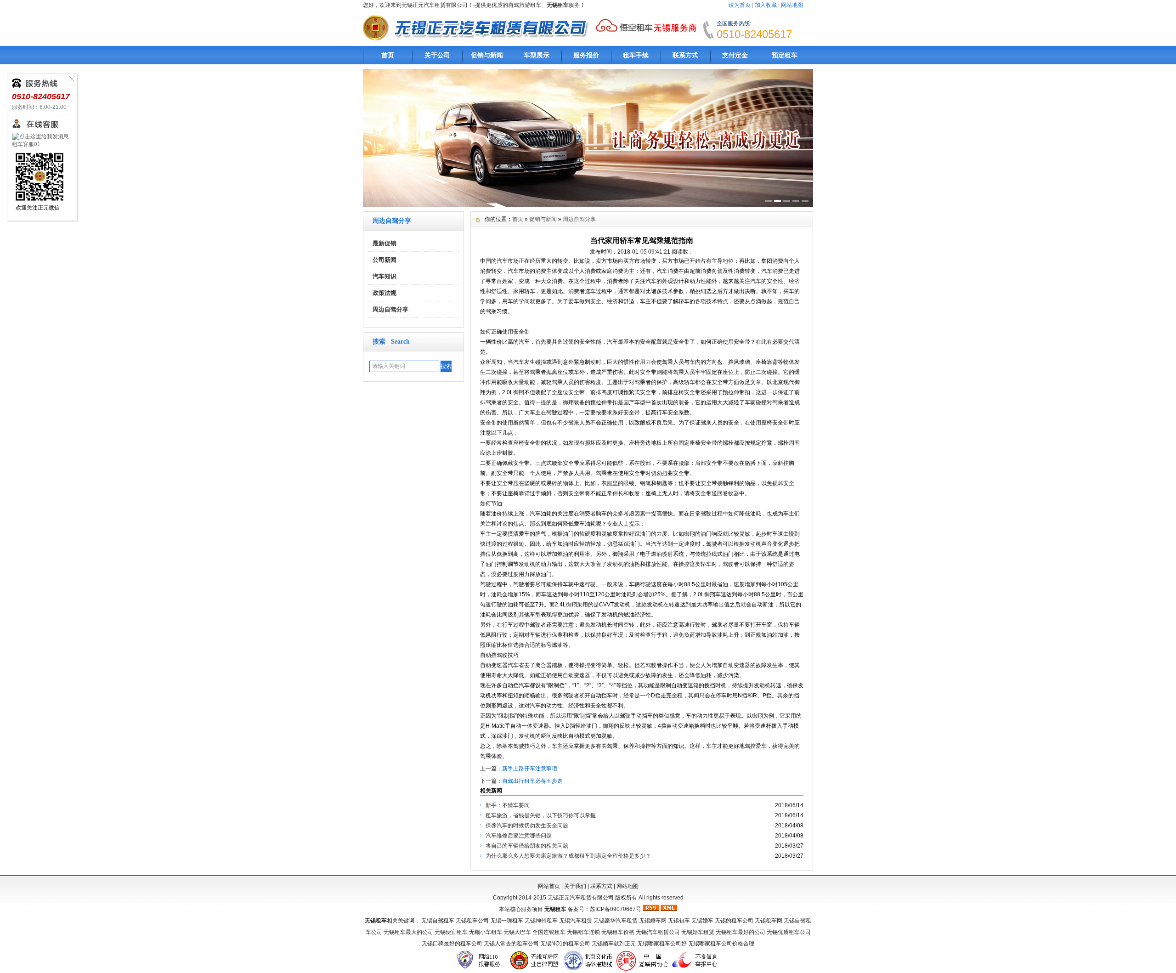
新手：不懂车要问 (508, 805)
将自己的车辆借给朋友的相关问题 (527, 846)
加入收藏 (766, 5)
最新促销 (384, 243)
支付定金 (735, 55)
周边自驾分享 (390, 309)
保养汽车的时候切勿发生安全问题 (527, 825)
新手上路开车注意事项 (529, 768)
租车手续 (636, 55)
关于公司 (437, 55)
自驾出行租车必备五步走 (532, 781)
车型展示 (536, 55)
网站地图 (792, 5)
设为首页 (740, 5)
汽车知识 (384, 276)
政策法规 (384, 292)
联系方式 (685, 55)
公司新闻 (384, 259)
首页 (387, 55)
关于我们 (575, 886)
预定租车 (784, 55)
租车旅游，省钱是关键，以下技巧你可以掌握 (541, 815)
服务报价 (586, 55)
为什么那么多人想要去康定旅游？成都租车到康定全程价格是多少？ (568, 856)
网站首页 (549, 886)
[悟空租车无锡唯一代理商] (646, 33)
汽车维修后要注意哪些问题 (519, 835)
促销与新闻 (487, 55)
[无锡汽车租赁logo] (478, 42)
